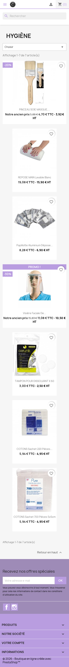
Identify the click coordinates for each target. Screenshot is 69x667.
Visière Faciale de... (34, 313)
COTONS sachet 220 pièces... (34, 449)
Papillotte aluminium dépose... (34, 245)
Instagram (14, 607)
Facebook (6, 607)
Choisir (34, 47)
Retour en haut (50, 552)
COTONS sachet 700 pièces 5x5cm (35, 516)
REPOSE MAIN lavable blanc (34, 177)
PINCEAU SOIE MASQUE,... (34, 109)
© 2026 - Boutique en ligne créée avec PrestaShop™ (27, 660)
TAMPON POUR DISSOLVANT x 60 (34, 381)
